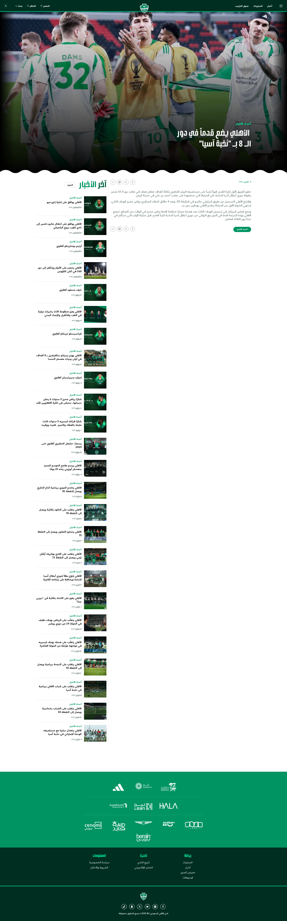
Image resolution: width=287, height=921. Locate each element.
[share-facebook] (132, 182)
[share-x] (126, 182)
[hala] (169, 806)
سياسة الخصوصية (99, 862)
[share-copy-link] (113, 182)
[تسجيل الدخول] (6, 6)
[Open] (281, 6)
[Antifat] (169, 826)
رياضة (187, 855)
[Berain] (143, 837)
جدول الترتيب (242, 6)
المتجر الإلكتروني (143, 867)
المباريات (257, 6)
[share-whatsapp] (119, 182)
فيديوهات (188, 877)
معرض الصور (187, 872)
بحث (20, 6)
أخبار (269, 6)
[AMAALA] (143, 787)
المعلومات (99, 855)
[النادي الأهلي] (144, 8)
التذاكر (33, 6)
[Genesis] (143, 826)
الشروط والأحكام (99, 867)
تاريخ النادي (144, 862)
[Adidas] (118, 787)
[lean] (143, 806)
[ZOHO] (194, 826)
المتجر (46, 6)
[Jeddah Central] (169, 787)
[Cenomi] (93, 826)
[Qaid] (118, 826)
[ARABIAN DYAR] (118, 806)
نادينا (143, 855)
